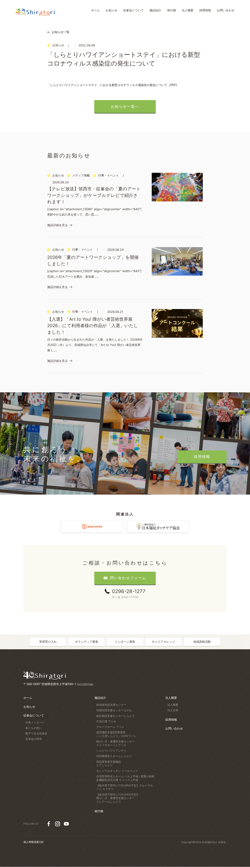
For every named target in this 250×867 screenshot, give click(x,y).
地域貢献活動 (202, 641)
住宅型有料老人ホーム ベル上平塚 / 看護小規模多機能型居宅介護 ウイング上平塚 (125, 778)
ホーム (27, 698)
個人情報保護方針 (33, 842)
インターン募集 (125, 641)
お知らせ (29, 706)
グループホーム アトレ (110, 727)
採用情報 (171, 719)
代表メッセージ (35, 722)
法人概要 (171, 698)
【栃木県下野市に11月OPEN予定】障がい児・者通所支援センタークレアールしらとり (117, 798)
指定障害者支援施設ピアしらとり (108, 763)
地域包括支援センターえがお (114, 710)
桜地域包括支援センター (111, 704)
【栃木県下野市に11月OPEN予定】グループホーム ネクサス (124, 787)
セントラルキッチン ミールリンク (117, 771)
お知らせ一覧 (60, 32)
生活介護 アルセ (106, 721)
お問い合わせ (174, 728)
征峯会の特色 (33, 739)
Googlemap (85, 684)
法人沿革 (172, 710)
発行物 (98, 811)
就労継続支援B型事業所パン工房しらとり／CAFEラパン (116, 734)
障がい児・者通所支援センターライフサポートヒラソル (115, 743)
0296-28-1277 (128, 591)
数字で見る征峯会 (36, 733)
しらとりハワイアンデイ (111, 750)
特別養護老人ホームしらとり (114, 756)
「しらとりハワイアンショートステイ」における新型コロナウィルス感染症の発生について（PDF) (112, 85)
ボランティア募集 (86, 641)
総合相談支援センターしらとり (115, 716)
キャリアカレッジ (163, 641)
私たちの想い (33, 728)
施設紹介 (100, 698)
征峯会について (33, 715)
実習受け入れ (48, 641)
